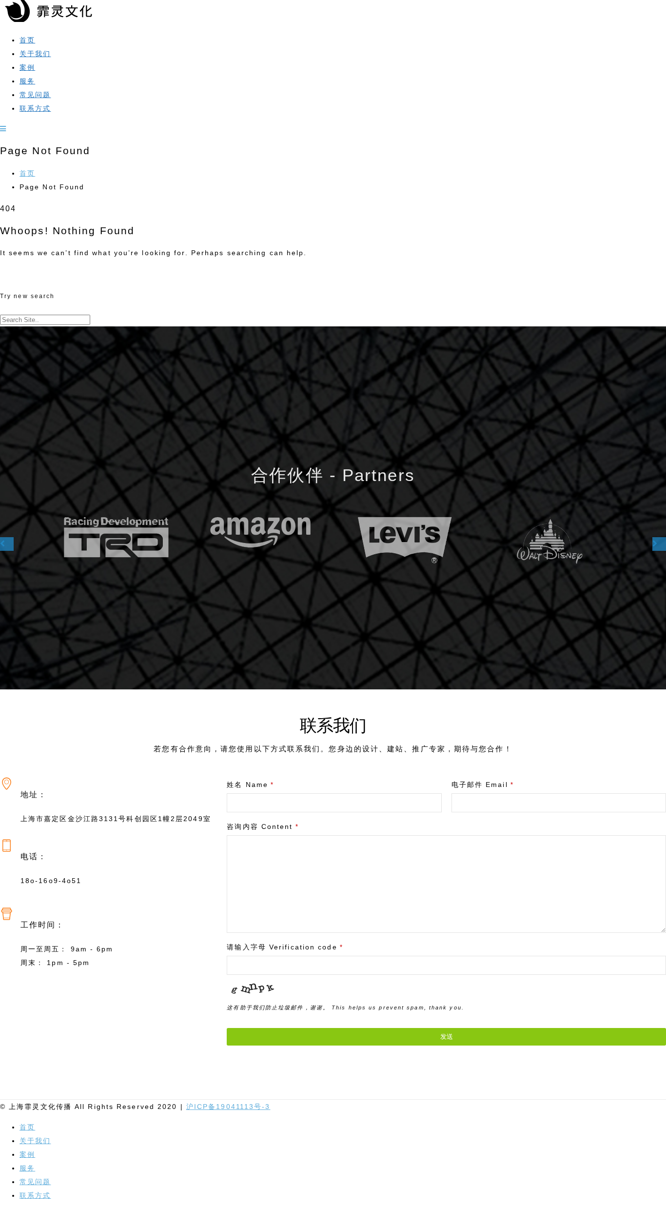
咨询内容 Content (262, 826)
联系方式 (35, 108)
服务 (27, 81)
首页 (27, 40)
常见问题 (35, 95)
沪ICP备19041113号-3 (228, 1106)
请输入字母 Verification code (285, 947)
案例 (27, 67)
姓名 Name (250, 784)
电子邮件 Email (482, 784)
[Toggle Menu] (3, 129)
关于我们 (35, 54)
